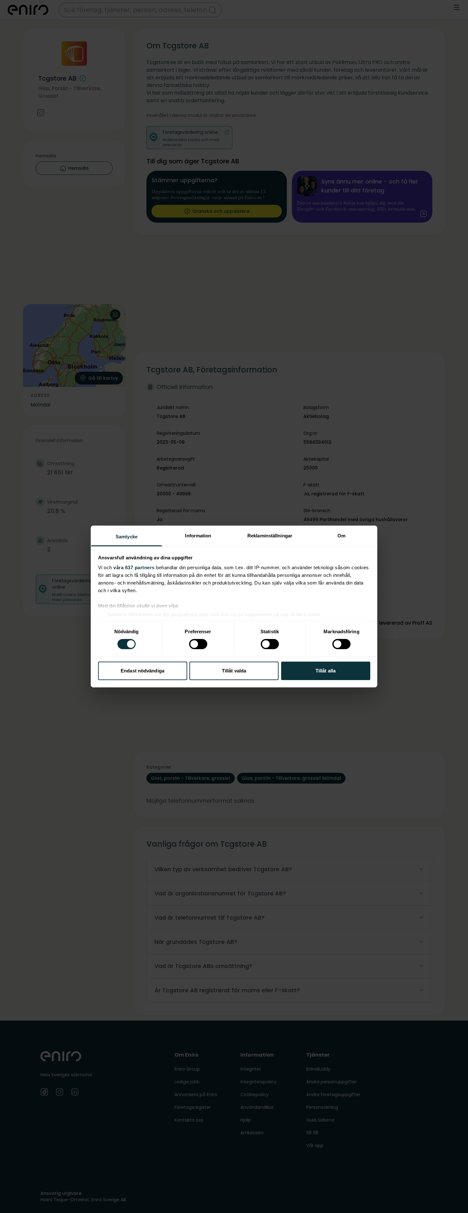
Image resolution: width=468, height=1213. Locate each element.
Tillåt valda (234, 670)
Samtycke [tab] (127, 536)
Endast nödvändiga (142, 670)
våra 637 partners (134, 567)
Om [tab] (341, 535)
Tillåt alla (326, 670)
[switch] (198, 644)
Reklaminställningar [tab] (269, 535)
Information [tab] (198, 535)
